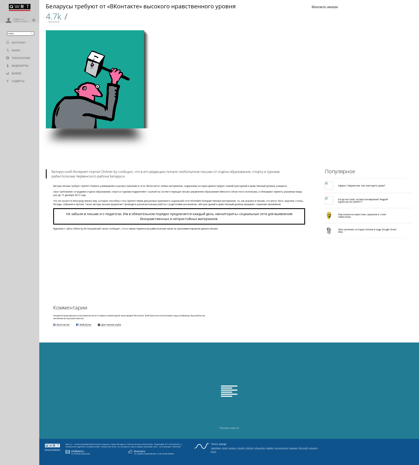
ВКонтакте (319, 7)
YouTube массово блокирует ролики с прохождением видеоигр (223, 86)
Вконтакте (139, 450)
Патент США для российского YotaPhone (192, 122)
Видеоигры (20, 66)
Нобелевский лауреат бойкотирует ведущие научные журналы (257, 120)
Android (249, 448)
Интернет (19, 42)
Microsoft (303, 448)
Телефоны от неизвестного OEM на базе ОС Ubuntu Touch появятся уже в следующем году (159, 117)
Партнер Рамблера (52, 450)
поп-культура (281, 448)
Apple (225, 448)
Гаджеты (18, 81)
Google (240, 448)
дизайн (269, 448)
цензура (332, 7)
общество (260, 448)
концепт (313, 448)
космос (232, 448)
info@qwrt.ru (77, 450)
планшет (293, 448)
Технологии (21, 58)
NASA (213, 451)
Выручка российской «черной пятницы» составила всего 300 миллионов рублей (160, 81)
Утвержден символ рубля (223, 122)
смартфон (216, 448)
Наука (16, 50)
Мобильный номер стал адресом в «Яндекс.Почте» (206, 56)
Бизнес (17, 73)
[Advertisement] (137, 151)
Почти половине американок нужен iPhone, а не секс (255, 55)
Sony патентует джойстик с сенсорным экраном (258, 88)
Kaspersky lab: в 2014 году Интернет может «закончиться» (191, 88)
